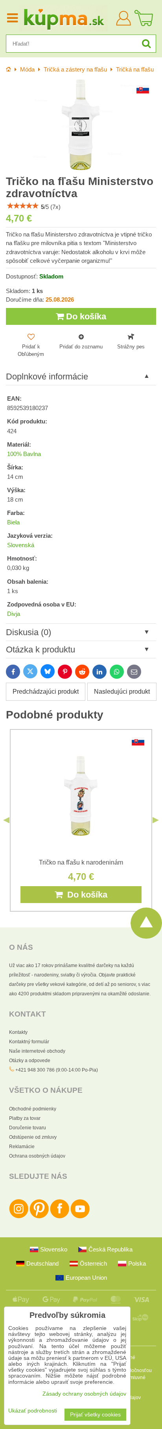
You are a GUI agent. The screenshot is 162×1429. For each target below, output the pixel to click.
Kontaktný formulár (29, 1041)
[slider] (23, 206)
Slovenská (20, 545)
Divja (13, 614)
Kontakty (18, 1032)
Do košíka (85, 316)
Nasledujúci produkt (122, 691)
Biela (13, 522)
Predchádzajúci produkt (46, 691)
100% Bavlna (24, 454)
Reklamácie (22, 1146)
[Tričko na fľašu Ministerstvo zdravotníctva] (81, 125)
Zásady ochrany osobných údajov (84, 1394)
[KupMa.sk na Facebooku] (59, 1217)
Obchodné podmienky (32, 1109)
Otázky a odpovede (29, 1060)
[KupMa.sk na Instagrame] (18, 1217)
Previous (6, 820)
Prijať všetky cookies (95, 1415)
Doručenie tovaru (27, 1127)
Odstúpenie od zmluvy (33, 1137)
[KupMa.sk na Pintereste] (39, 1217)
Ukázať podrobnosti (32, 1411)
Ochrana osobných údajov (37, 1156)
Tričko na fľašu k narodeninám (81, 862)
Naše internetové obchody (37, 1051)
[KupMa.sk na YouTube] (80, 1217)
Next (155, 820)
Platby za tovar (24, 1118)
